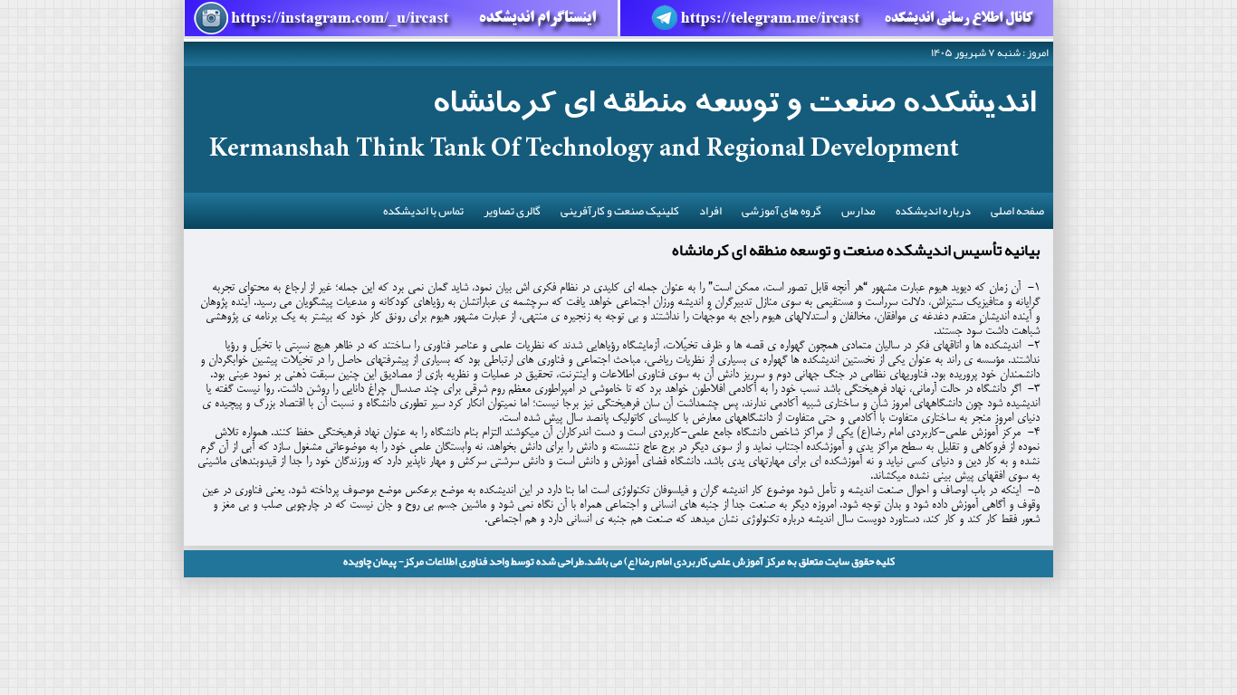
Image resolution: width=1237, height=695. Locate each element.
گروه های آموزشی (781, 211)
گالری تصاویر (512, 211)
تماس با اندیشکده (423, 211)
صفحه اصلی (1017, 211)
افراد (710, 211)
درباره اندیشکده (933, 211)
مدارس (858, 211)
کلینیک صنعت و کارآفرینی (620, 211)
